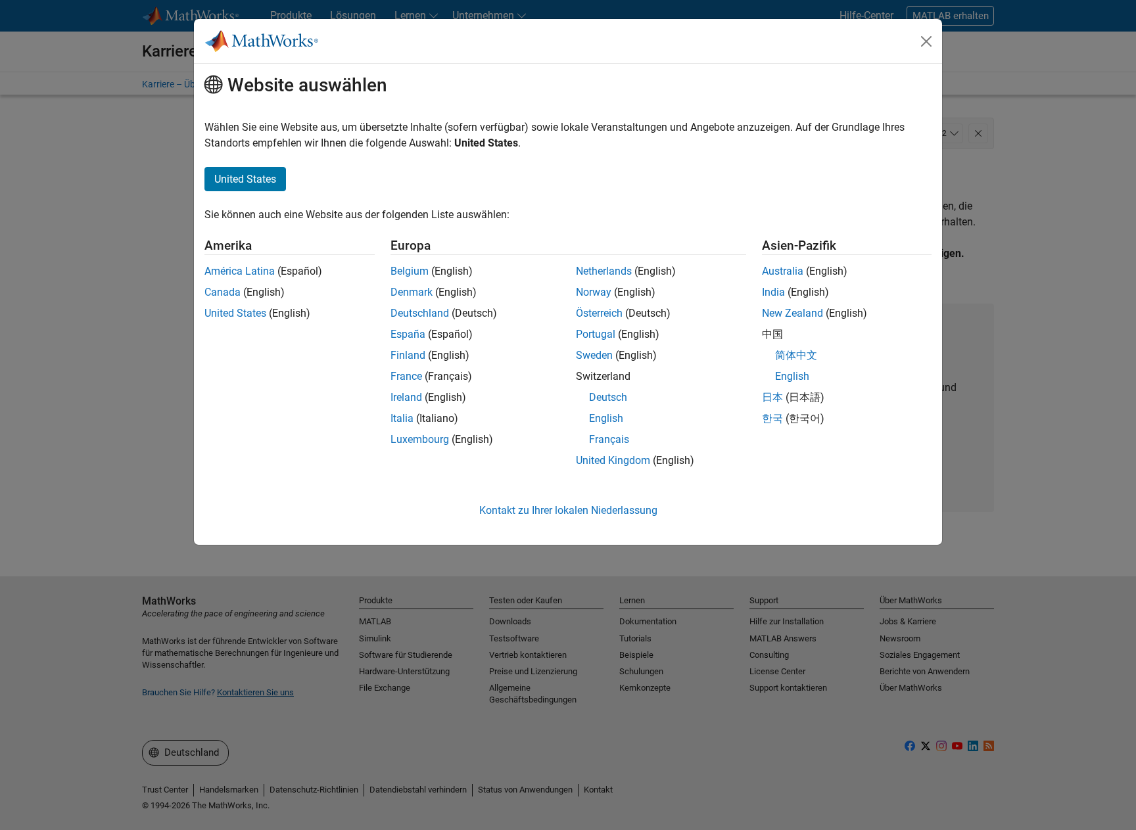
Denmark (411, 292)
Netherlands (604, 271)
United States (235, 313)
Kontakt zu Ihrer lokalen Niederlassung (568, 510)
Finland (407, 355)
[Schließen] (926, 41)
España (407, 334)
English (606, 418)
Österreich (599, 313)
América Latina (239, 271)
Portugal (595, 334)
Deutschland (419, 313)
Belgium (409, 271)
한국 (772, 418)
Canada (222, 292)
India (773, 292)
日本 (772, 397)
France (406, 376)
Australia (782, 271)
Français (609, 439)
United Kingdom (613, 460)
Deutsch (608, 397)
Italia (402, 418)
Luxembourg (419, 439)
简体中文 (796, 355)
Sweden (594, 355)
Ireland (406, 397)
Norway (593, 292)
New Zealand (792, 313)
